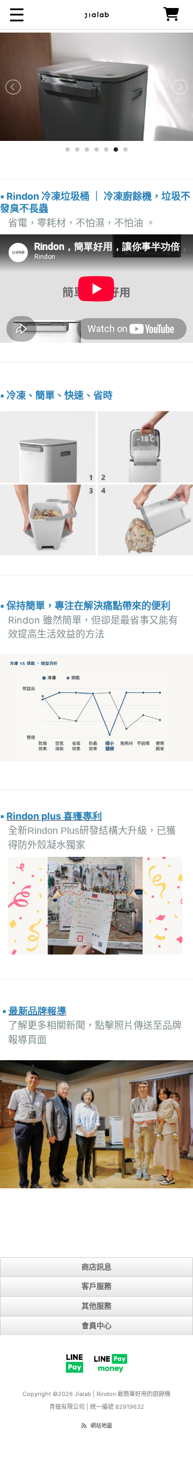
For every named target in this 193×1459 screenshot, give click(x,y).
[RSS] (83, 1425)
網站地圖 (101, 1425)
